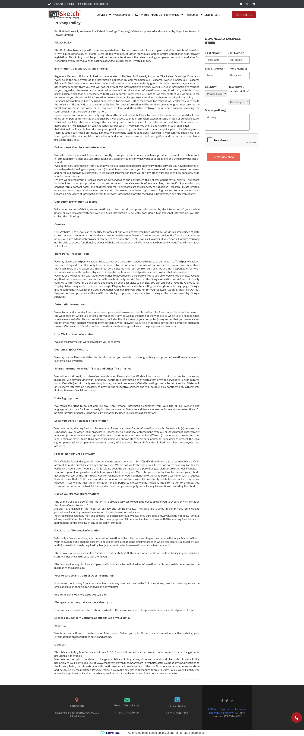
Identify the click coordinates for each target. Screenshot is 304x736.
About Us (156, 14)
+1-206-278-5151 (177, 713)
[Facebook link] (222, 700)
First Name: (213, 52)
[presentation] (231, 140)
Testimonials (171, 14)
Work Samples (122, 14)
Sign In (209, 14)
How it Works (140, 14)
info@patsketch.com (127, 712)
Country (211, 86)
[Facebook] (241, 4)
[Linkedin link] (232, 700)
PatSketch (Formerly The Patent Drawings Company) (227, 710)
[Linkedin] (253, 4)
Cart (217, 14)
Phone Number (238, 68)
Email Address (215, 68)
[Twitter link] (226, 700)
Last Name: (236, 52)
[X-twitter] (247, 4)
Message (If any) (215, 110)
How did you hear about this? (238, 91)
